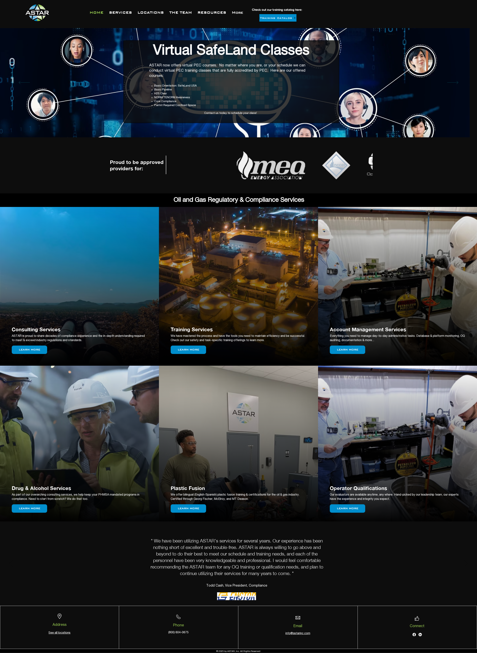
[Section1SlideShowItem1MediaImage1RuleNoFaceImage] (238, 596)
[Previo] (24, 83)
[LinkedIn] (420, 634)
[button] (212, 12)
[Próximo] (452, 83)
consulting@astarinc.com (221, 103)
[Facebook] (414, 634)
